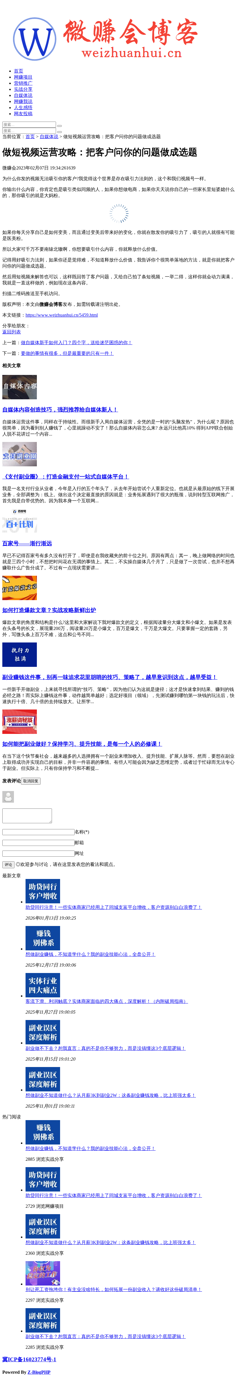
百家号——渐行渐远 (27, 543)
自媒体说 (23, 95)
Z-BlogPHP (39, 1372)
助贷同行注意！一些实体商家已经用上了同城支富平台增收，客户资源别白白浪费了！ (114, 907)
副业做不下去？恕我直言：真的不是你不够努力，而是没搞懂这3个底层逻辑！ (106, 1048)
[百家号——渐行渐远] (19, 531)
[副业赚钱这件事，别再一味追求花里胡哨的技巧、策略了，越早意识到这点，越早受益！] (19, 665)
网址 (79, 853)
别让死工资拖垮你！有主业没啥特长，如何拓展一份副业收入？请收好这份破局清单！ (114, 1289)
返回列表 (11, 331)
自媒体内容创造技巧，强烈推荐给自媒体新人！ (60, 410)
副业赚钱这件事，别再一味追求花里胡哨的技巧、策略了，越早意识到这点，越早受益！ (109, 677)
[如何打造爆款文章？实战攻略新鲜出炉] (19, 598)
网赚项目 (23, 77)
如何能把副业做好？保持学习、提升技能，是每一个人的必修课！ (82, 744)
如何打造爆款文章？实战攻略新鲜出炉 (49, 610)
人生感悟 (23, 107)
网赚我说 (23, 101)
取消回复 (30, 781)
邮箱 (79, 842)
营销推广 (23, 83)
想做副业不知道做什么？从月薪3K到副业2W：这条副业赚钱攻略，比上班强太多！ (111, 1095)
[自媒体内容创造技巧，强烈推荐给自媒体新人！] (19, 397)
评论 (8, 864)
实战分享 (23, 89)
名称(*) (82, 831)
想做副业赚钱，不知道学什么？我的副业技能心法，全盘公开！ (91, 954)
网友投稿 (23, 113)
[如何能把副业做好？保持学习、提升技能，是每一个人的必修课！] (19, 732)
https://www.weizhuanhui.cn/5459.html (62, 315)
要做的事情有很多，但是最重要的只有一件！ (67, 353)
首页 (18, 70)
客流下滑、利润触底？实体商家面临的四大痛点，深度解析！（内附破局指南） (107, 1001)
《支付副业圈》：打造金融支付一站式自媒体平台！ (65, 477)
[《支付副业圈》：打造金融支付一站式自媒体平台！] (19, 464)
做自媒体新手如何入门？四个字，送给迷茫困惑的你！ (76, 342)
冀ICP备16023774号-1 (29, 1359)
